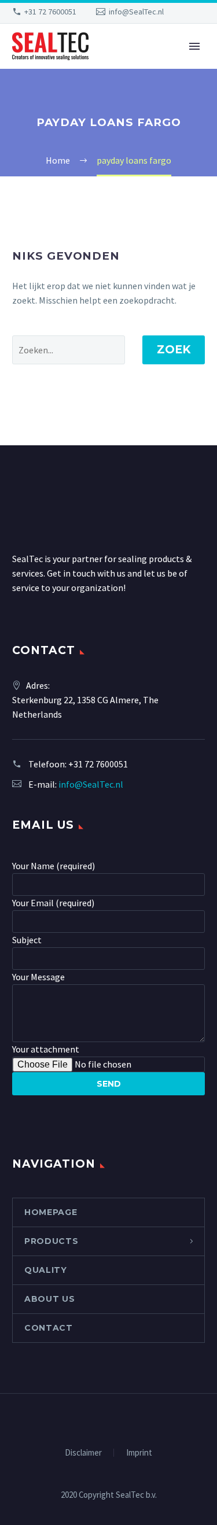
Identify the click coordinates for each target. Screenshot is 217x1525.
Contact (48, 1328)
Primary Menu (194, 46)
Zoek (173, 349)
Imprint (139, 1453)
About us (49, 1299)
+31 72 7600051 (50, 11)
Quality (45, 1270)
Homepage (51, 1212)
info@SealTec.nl (136, 11)
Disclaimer (83, 1453)
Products (51, 1241)
